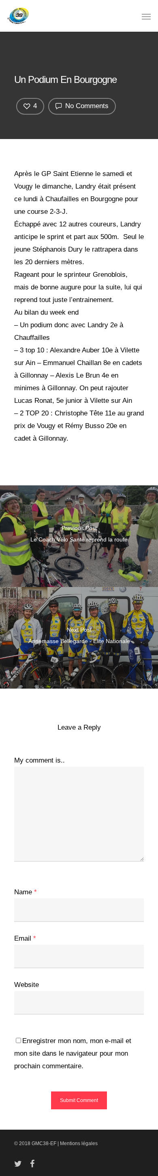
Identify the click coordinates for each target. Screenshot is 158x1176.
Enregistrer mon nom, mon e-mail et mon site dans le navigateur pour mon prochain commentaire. (72, 1053)
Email (25, 938)
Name (25, 892)
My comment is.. (39, 760)
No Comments (86, 106)
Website (26, 985)
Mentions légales (79, 1143)
